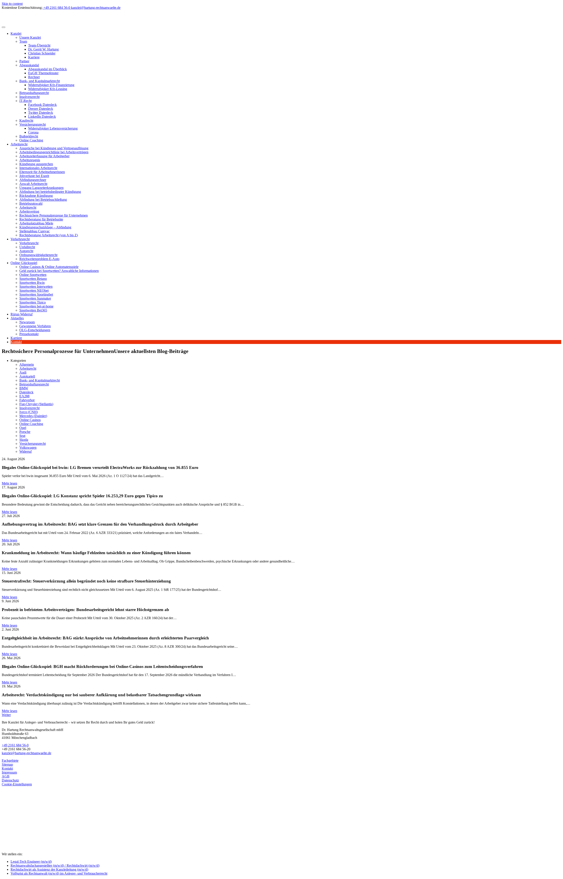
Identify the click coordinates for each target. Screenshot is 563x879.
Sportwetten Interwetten (36, 286)
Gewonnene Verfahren (35, 326)
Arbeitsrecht (19, 144)
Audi (22, 372)
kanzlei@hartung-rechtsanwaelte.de (26, 753)
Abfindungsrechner (32, 180)
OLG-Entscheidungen (34, 330)
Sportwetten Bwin (32, 282)
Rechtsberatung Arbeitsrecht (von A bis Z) (48, 235)
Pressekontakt (28, 334)
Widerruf (25, 451)
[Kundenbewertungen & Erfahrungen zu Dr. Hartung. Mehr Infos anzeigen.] (21, 832)
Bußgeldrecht (28, 136)
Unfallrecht (27, 247)
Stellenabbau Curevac (34, 231)
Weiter (6, 715)
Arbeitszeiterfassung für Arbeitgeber (44, 156)
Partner (24, 61)
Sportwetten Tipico (32, 302)
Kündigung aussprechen (36, 164)
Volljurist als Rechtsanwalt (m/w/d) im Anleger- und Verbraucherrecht (59, 873)
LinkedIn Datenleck (42, 116)
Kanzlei (16, 33)
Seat (22, 436)
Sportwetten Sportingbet (36, 294)
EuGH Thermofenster (43, 73)
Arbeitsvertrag (29, 211)
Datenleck (26, 392)
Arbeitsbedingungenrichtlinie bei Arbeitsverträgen (53, 152)
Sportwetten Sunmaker (35, 298)
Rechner (34, 77)
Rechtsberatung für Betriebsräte (41, 219)
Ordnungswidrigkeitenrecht (38, 255)
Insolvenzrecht (29, 97)
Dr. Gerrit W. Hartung (43, 49)
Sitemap (7, 764)
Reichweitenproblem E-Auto (39, 259)
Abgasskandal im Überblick (47, 69)
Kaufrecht (26, 120)
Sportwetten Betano (33, 278)
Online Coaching (31, 140)
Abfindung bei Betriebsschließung (43, 199)
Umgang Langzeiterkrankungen (41, 188)
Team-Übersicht (39, 45)
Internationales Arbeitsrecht (38, 168)
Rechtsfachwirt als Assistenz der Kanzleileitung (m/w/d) (49, 869)
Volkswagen (28, 447)
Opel (22, 428)
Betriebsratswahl (30, 203)
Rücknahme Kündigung (36, 195)
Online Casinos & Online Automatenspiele (49, 267)
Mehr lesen (9, 483)
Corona (33, 132)
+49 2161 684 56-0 (15, 745)
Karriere (34, 57)
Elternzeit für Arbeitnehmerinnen (42, 172)
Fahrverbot (27, 400)
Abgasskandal (29, 65)
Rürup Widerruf (22, 314)
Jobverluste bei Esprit (34, 176)
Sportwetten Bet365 (33, 310)
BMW (23, 388)
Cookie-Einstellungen (17, 784)
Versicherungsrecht (32, 124)
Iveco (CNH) (28, 412)
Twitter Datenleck (40, 112)
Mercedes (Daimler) (33, 416)
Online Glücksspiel (24, 263)
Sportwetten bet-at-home (36, 306)
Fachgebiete (10, 760)
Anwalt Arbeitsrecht (33, 184)
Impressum (9, 772)
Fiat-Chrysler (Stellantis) (36, 404)
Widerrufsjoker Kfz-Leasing (47, 89)
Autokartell (27, 376)
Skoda (23, 439)
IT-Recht (25, 101)
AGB (5, 776)
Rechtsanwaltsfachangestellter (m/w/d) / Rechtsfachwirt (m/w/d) (55, 865)
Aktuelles (17, 318)
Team (23, 41)
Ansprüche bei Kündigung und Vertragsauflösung (53, 148)
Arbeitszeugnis (29, 160)
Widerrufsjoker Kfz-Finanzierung (51, 85)
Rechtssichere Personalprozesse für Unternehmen (53, 215)
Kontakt (16, 342)
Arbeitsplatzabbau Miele (36, 223)
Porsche (24, 432)
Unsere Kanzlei (30, 37)
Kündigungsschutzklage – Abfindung (45, 227)
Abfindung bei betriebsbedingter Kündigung (50, 192)
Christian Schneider (41, 53)
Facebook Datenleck (42, 105)
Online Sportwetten (32, 275)
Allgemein (26, 364)
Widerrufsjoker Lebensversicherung (53, 128)
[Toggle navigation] (3, 27)
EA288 (24, 396)
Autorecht (26, 251)
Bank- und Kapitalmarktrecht (39, 81)
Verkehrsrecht (20, 239)
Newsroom (27, 322)
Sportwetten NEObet (34, 290)
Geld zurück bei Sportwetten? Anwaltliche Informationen (59, 271)
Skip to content (12, 3)
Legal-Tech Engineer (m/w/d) (31, 861)
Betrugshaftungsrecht (34, 93)
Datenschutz (10, 780)
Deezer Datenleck (40, 108)
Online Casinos (30, 420)
